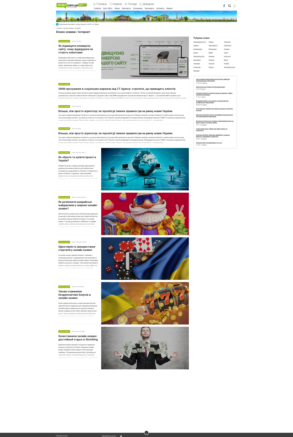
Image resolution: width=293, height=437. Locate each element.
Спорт (226, 53)
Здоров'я (227, 42)
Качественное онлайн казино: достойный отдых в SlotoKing (78, 338)
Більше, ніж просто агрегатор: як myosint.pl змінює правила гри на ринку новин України (115, 111)
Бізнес (195, 53)
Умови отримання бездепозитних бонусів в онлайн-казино (74, 295)
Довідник (148, 4)
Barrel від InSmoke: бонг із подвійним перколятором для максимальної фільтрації (214, 115)
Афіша (117, 8)
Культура (227, 56)
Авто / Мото (107, 8)
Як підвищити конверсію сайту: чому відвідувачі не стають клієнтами (75, 49)
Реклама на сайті (61, 436)
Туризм (195, 45)
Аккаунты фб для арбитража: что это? (209, 143)
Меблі (211, 53)
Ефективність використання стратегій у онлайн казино (76, 248)
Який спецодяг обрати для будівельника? (210, 87)
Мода (226, 60)
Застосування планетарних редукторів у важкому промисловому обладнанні (213, 80)
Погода (132, 4)
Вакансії (169, 8)
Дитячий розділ (229, 67)
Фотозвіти (160, 8)
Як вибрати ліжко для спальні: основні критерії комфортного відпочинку (212, 101)
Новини (117, 4)
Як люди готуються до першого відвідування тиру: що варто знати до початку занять (214, 121)
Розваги (227, 49)
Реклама (196, 71)
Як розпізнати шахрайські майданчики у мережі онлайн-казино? (78, 205)
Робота (211, 67)
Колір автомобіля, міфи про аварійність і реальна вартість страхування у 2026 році (213, 135)
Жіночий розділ (198, 56)
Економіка (197, 60)
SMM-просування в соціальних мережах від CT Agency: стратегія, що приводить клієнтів (116, 88)
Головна (101, 4)
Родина (226, 63)
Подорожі (197, 67)
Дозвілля (97, 8)
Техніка (211, 42)
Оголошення (137, 8)
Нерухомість (149, 8)
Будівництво (197, 49)
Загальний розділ (199, 42)
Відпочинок (213, 49)
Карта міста (126, 8)
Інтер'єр (211, 60)
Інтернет (212, 56)
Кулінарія (196, 63)
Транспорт (227, 45)
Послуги (211, 63)
